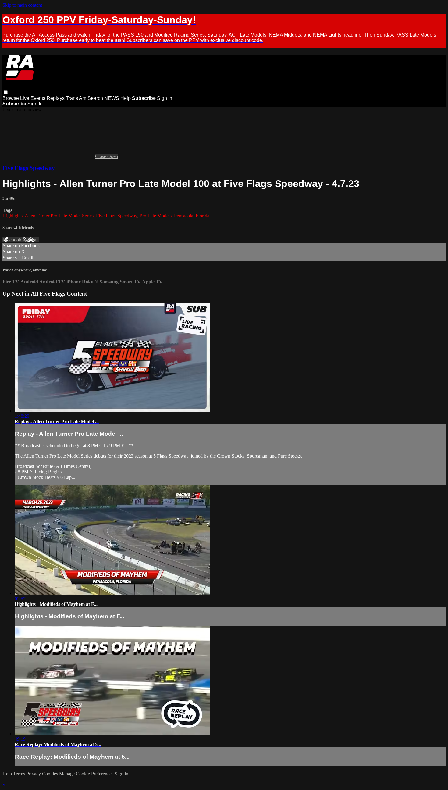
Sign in (164, 98)
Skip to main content (22, 5)
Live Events (33, 98)
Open (112, 156)
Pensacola (183, 215)
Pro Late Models (156, 215)
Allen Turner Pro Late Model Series (59, 215)
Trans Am (76, 98)
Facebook (12, 239)
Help (125, 98)
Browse (11, 98)
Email (33, 239)
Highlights (12, 215)
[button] (6, 92)
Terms (19, 773)
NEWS (111, 98)
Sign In (35, 103)
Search (95, 98)
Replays (56, 98)
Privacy (34, 773)
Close (101, 156)
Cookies (50, 773)
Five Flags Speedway (28, 168)
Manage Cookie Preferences (87, 773)
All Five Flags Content (59, 293)
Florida (202, 215)
